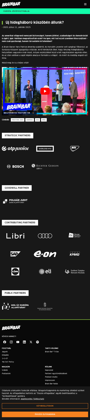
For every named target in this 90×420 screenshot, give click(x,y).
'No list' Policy (8, 362)
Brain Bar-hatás (51, 384)
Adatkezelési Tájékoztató (32, 399)
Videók (5, 370)
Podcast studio (51, 377)
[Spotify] (37, 342)
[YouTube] (18, 342)
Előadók (5, 355)
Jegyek (5, 352)
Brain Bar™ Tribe (52, 352)
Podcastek (6, 373)
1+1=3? (5, 358)
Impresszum (50, 380)
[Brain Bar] (12, 4)
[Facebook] (5, 342)
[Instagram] (11, 342)
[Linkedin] (24, 342)
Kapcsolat (49, 370)
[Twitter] (31, 342)
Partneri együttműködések (56, 373)
